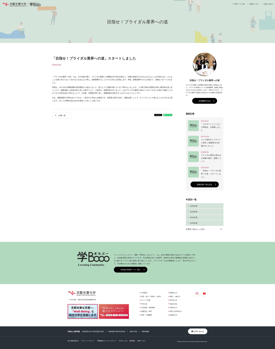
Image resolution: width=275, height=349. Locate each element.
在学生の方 (173, 300)
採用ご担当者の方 (176, 311)
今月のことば (123, 341)
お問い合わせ (268, 4)
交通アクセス (254, 4)
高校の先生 (173, 304)
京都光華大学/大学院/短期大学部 (93, 331)
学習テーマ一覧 (239, 4)
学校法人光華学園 (74, 331)
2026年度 (193, 206)
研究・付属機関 (146, 315)
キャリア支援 (145, 300)
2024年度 (193, 217)
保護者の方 (173, 315)
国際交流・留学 (146, 311)
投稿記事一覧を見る (204, 184)
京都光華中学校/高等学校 (116, 331)
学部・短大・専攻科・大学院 (151, 296)
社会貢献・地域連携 (148, 307)
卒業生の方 (173, 307)
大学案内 (144, 293)
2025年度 (193, 211)
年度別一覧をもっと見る (195, 229)
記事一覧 (62, 115)
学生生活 (144, 304)
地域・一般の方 (175, 296)
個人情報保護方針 (73, 341)
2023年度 (193, 223)
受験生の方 (173, 293)
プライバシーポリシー (88, 341)
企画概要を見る (205, 101)
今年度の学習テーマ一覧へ (130, 269)
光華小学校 (133, 331)
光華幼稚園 (145, 331)
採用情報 (132, 341)
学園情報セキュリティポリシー (107, 341)
